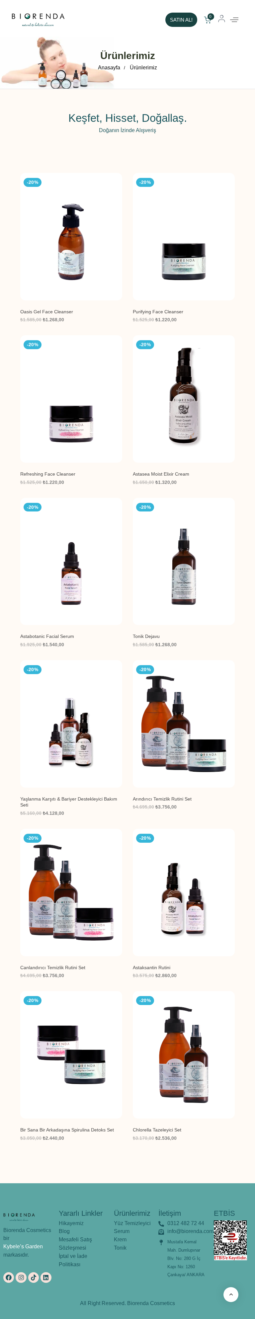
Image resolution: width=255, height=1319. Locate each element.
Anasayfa (109, 67)
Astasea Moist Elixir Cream (161, 474)
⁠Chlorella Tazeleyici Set (157, 1129)
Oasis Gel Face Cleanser (46, 311)
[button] (234, 20)
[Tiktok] (33, 1277)
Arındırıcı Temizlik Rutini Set (162, 799)
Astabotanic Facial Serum (47, 636)
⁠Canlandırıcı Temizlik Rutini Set (52, 967)
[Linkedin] (46, 1277)
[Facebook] (8, 1277)
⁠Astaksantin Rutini (151, 967)
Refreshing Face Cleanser (47, 474)
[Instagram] (21, 1277)
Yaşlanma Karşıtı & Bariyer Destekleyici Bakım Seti (68, 802)
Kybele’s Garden (23, 1246)
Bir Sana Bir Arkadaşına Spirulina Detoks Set (67, 1129)
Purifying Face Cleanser (158, 311)
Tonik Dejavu (146, 636)
